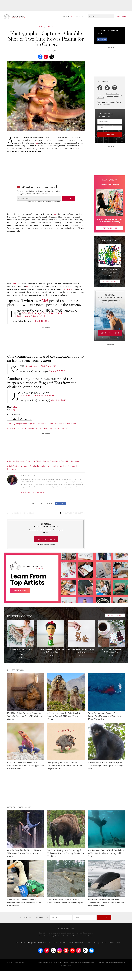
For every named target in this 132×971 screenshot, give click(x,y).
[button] (80, 16)
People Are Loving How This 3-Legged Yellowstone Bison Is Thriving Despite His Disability (65, 853)
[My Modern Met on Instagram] (59, 950)
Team (55, 963)
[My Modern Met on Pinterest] (46, 950)
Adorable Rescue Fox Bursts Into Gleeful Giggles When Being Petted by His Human (43, 461)
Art (17, 943)
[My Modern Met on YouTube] (72, 950)
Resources (62, 943)
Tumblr (116, 96)
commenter (16, 284)
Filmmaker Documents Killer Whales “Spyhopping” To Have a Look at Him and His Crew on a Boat (106, 902)
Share (61, 503)
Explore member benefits (46, 544)
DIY (49, 943)
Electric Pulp (121, 963)
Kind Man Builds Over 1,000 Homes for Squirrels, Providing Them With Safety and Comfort (25, 716)
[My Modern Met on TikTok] (78, 950)
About (40, 963)
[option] (68, 601)
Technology (96, 943)
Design (23, 943)
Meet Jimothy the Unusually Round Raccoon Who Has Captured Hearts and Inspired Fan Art (64, 765)
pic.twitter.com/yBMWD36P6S (37, 395)
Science (88, 943)
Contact (71, 963)
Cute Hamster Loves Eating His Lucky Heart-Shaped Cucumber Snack (37, 428)
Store (118, 943)
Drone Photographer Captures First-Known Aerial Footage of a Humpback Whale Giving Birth (104, 716)
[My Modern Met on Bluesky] (91, 950)
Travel (104, 943)
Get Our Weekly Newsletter (73, 513)
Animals (49, 27)
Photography (32, 943)
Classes (70, 943)
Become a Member (46, 539)
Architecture (42, 943)
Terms (69, 965)
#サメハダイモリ (39, 313)
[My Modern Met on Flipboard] (66, 950)
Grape (13, 410)
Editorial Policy (47, 963)
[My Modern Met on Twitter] (53, 950)
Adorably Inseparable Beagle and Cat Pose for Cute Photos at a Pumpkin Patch (41, 423)
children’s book (68, 289)
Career (55, 943)
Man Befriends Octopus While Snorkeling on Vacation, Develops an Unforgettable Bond (106, 853)
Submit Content (63, 963)
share (54, 214)
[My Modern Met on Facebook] (40, 950)
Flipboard (100, 98)
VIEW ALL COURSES (110, 228)
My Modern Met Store (19, 616)
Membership (122, 16)
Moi (36, 143)
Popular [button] (67, 16)
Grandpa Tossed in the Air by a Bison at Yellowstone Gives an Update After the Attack (24, 853)
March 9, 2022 (57, 371)
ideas (28, 286)
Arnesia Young (40, 51)
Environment (79, 943)
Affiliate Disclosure (88, 963)
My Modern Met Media (109, 103)
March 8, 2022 (42, 321)
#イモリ (25, 313)
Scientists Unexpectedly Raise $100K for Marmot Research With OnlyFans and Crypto (64, 716)
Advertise (78, 963)
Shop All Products (110, 281)
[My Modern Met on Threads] (85, 950)
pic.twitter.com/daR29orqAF (40, 366)
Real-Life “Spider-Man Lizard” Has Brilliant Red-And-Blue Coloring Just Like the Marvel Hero (25, 765)
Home (41, 27)
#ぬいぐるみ (56, 313)
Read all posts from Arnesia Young (32, 492)
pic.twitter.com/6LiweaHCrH (29, 316)
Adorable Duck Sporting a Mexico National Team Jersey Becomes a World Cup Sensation (24, 902)
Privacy (63, 965)
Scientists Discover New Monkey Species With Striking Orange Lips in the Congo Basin (105, 765)
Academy (111, 943)
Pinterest (110, 96)
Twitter (14, 407)
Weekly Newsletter (112, 94)
